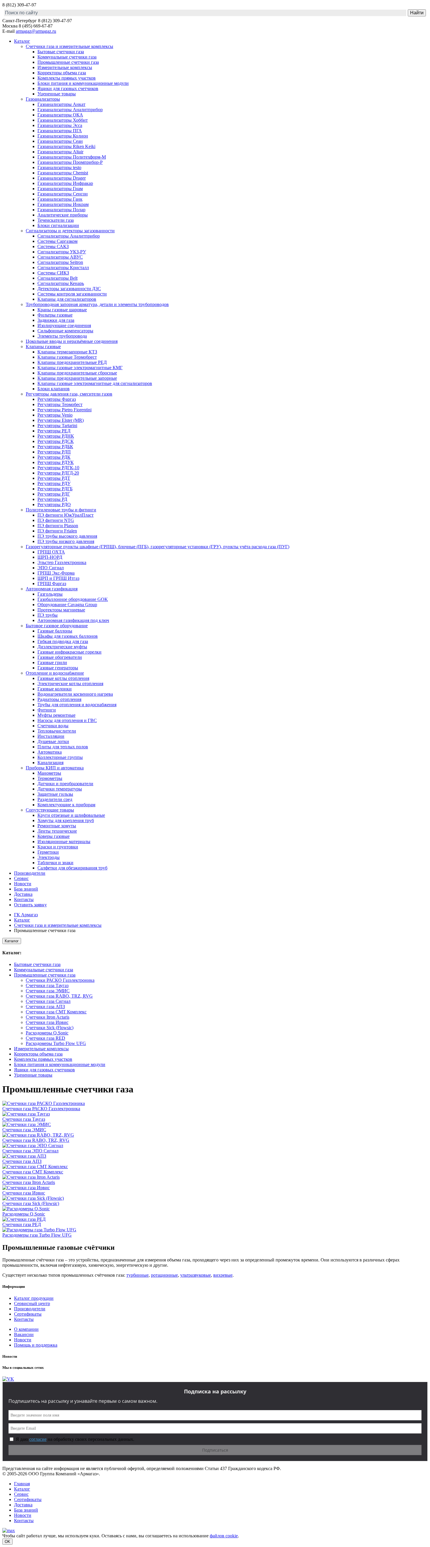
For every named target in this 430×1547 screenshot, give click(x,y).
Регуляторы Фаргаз (56, 399)
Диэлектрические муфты (62, 646)
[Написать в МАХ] (8, 1530)
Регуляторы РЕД (53, 430)
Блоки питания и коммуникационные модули (83, 83)
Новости (22, 883)
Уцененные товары (56, 93)
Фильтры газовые (55, 314)
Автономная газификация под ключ (73, 620)
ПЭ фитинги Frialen (57, 530)
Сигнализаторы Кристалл (63, 267)
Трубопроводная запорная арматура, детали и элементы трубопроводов (97, 304)
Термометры (49, 778)
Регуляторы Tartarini (57, 425)
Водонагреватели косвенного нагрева (75, 694)
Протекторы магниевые (61, 609)
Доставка (23, 894)
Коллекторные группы (60, 757)
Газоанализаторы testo (59, 167)
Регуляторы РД (52, 499)
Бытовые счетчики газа (60, 51)
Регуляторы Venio (55, 414)
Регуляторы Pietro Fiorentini (64, 409)
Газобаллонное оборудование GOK (72, 599)
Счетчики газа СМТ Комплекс (56, 1011)
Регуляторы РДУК (55, 462)
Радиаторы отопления (59, 699)
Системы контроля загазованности (72, 293)
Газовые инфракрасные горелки (69, 651)
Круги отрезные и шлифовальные (71, 815)
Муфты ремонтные (56, 715)
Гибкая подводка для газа (62, 641)
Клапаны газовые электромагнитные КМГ (80, 367)
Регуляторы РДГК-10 (58, 467)
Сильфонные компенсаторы (65, 330)
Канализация (50, 762)
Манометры (49, 773)
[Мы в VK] (8, 1378)
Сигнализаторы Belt (57, 278)
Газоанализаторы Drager (61, 178)
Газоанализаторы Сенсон (62, 193)
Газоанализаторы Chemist (62, 172)
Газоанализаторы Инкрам (63, 204)
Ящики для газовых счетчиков (67, 88)
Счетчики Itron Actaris (47, 1017)
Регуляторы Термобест (59, 404)
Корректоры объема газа (61, 72)
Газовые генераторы (57, 667)
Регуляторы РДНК (55, 436)
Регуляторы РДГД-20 (58, 472)
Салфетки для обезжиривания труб (72, 867)
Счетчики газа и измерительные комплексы (69, 46)
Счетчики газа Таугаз (47, 985)
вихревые (223, 1275)
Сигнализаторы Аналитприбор (68, 235)
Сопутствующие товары (50, 809)
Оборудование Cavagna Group (67, 604)
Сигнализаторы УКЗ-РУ (61, 251)
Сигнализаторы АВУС (60, 257)
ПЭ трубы (47, 615)
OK (7, 1541)
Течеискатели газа (55, 220)
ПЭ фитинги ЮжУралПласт (65, 515)
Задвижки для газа (55, 320)
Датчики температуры (59, 788)
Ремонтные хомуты (56, 825)
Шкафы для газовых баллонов (67, 636)
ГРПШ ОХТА (51, 551)
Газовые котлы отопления (63, 678)
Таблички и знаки (55, 862)
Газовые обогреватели (59, 657)
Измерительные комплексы (64, 67)
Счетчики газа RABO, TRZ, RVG (59, 995)
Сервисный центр (32, 1303)
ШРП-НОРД (49, 557)
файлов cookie (224, 1535)
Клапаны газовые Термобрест (67, 357)
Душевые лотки (53, 741)
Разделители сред (54, 799)
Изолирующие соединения (64, 325)
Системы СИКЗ (53, 272)
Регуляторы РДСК (55, 441)
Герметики (48, 852)
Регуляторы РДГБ (55, 488)
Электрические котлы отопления (70, 683)
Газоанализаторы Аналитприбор (70, 109)
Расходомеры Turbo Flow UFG (56, 1043)
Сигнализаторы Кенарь (60, 283)
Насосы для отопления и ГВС (67, 720)
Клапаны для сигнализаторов (66, 299)
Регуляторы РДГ (53, 493)
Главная (22, 1483)
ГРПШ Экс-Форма (56, 572)
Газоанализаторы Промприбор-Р (70, 162)
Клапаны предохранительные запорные (77, 378)
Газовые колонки (54, 688)
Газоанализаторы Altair (60, 151)
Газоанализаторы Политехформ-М (71, 156)
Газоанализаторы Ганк (59, 199)
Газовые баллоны (54, 630)
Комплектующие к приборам (66, 804)
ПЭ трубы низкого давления (65, 541)
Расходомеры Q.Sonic (47, 1032)
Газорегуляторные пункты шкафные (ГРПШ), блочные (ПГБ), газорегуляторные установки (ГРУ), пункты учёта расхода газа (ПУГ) (157, 546)
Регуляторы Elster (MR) (60, 420)
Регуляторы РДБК (55, 446)
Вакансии (24, 1334)
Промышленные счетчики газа (68, 62)
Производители (29, 873)
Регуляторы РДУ (53, 483)
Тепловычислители (56, 730)
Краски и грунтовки (57, 846)
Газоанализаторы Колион (62, 135)
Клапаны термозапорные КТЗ (67, 351)
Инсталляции (50, 736)
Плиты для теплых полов (62, 746)
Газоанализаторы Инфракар (65, 183)
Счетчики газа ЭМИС (48, 990)
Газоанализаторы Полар (61, 209)
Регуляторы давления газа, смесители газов (69, 393)
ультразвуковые (195, 1275)
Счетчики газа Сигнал (48, 1001)
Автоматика (49, 752)
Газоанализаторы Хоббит (62, 120)
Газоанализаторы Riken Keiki (66, 146)
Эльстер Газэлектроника (61, 562)
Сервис (21, 878)
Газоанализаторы (43, 99)
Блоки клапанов (53, 388)
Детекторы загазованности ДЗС (69, 288)
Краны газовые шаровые (62, 309)
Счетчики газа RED (45, 1038)
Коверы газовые (53, 836)
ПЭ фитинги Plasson (57, 525)
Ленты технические (57, 830)
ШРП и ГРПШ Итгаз (58, 578)
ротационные (164, 1275)
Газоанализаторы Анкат (61, 104)
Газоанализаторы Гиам (60, 188)
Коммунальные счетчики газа (67, 56)
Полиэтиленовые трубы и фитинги (61, 509)
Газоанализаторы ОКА (60, 114)
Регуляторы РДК (53, 457)
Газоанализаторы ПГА (59, 130)
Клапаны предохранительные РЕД (72, 362)
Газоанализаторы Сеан (60, 141)
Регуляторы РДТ (53, 478)
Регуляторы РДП (54, 451)
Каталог (22, 41)
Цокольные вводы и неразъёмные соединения (72, 341)
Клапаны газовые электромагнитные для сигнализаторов (94, 383)
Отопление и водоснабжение (55, 673)
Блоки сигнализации (58, 225)
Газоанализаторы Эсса (59, 125)
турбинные (137, 1275)
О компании (26, 1329)
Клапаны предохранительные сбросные (77, 372)
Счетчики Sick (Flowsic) (49, 1027)
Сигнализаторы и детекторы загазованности (70, 230)
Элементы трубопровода (62, 336)
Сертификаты (28, 1313)
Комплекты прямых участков (66, 77)
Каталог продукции (34, 1298)
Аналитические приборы (62, 214)
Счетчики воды (52, 725)
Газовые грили (52, 662)
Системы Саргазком (57, 241)
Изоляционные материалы (63, 841)
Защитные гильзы (55, 794)
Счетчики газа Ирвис (47, 1022)
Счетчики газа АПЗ (45, 1006)
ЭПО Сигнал (50, 567)
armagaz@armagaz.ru (36, 31)
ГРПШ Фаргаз (51, 583)
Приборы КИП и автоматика (55, 767)
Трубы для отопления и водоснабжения (76, 704)
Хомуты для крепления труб (65, 820)
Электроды (48, 857)
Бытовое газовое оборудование (57, 625)
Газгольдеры (50, 594)
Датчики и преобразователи (65, 783)
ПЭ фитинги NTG (55, 520)
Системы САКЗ (53, 246)
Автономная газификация (52, 588)
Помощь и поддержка (35, 1345)
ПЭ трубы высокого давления (67, 536)
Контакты (24, 899)
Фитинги (46, 709)
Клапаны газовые (43, 346)
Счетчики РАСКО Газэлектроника (60, 980)
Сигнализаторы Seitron (60, 262)
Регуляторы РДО (54, 504)
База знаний (26, 888)
